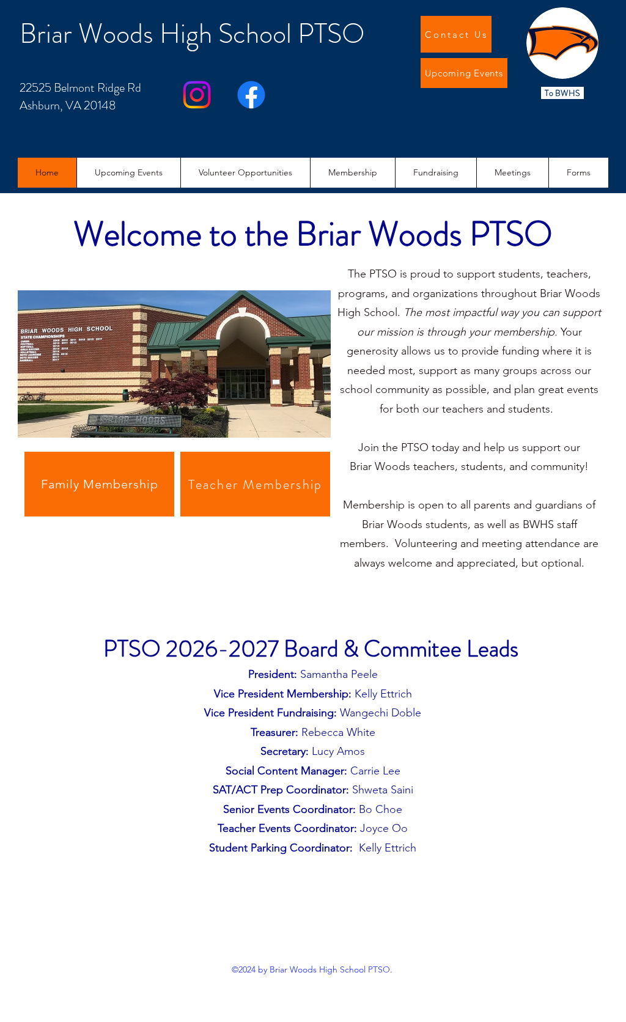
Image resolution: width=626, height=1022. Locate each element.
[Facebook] (251, 94)
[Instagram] (197, 94)
